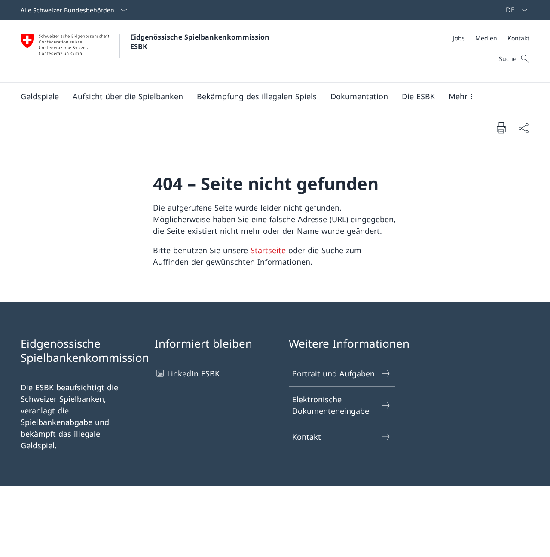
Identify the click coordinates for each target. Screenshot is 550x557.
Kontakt (306, 437)
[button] (40, 96)
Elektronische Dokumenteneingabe (330, 405)
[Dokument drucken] (501, 127)
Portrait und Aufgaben (333, 373)
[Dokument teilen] (523, 127)
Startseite (268, 250)
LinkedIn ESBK (193, 373)
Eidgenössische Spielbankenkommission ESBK (201, 41)
